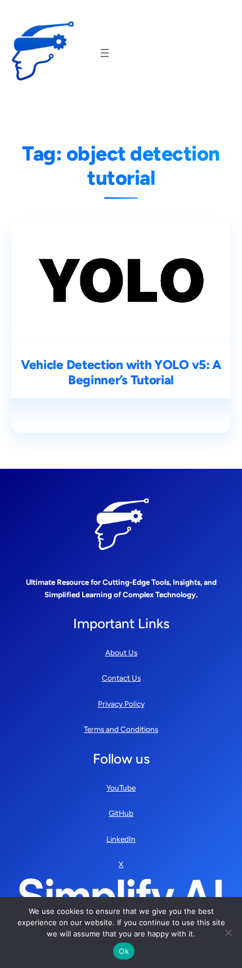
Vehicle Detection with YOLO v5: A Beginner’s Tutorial (121, 373)
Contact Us (121, 677)
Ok (124, 951)
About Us (121, 652)
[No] (228, 932)
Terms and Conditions (121, 729)
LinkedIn (121, 838)
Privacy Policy (121, 703)
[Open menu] (104, 53)
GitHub (121, 813)
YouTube (121, 787)
